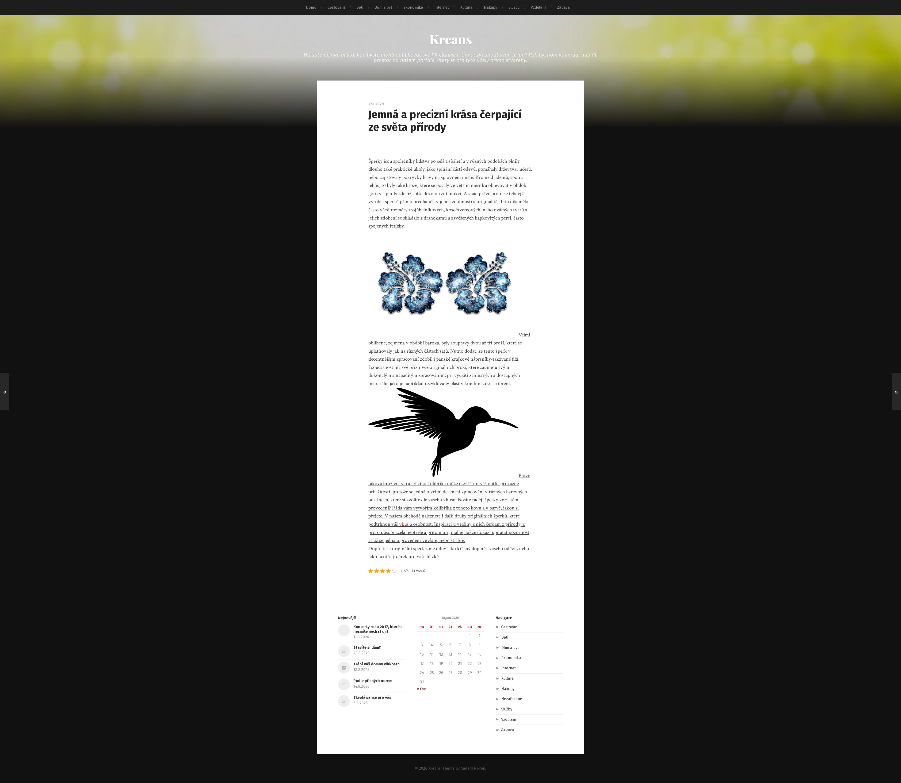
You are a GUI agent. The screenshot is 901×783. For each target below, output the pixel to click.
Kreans (450, 39)
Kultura (466, 7)
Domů (311, 7)
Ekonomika (413, 7)
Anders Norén (473, 768)
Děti (359, 7)
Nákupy (490, 7)
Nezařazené (511, 699)
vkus (403, 524)
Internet (441, 7)
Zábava (563, 7)
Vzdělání (538, 7)
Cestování (336, 7)
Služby (513, 7)
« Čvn (421, 689)
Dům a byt (383, 7)
